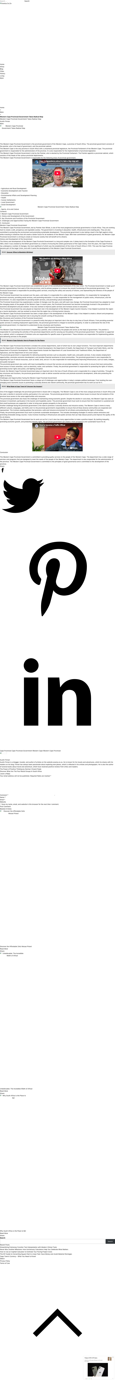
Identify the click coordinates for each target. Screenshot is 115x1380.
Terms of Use (5, 1263)
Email (2, 800)
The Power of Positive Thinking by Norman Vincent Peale (20, 769)
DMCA (2, 1259)
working (112, 228)
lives (80, 320)
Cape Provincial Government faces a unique (25, 380)
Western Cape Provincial (52, 751)
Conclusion (5, 223)
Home (2, 64)
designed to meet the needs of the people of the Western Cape (46, 459)
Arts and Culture (13, 209)
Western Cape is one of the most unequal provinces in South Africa (88, 392)
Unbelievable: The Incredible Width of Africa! (16, 1089)
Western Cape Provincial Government (14, 214)
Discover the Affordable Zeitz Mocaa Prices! (16, 946)
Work (2, 78)
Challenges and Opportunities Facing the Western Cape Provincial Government (29, 221)
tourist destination (10, 311)
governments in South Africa (91, 228)
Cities (2, 71)
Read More (4, 949)
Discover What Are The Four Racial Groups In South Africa (21, 771)
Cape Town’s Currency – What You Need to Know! (18, 1256)
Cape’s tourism (75, 309)
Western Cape (8, 153)
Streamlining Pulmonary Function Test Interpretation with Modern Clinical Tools (28, 1247)
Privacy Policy (5, 1261)
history (5, 241)
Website (3, 802)
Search (2, 1238)
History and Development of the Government (17, 216)
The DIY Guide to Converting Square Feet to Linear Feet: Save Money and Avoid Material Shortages (36, 1254)
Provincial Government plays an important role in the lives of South (43, 371)
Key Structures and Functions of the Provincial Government (22, 218)
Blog (1, 69)
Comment (4, 795)
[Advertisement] (57, 93)
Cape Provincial (5, 751)
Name (3, 797)
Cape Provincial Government (29, 461)
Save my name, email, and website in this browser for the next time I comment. (30, 804)
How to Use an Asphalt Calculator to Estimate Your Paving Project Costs (26, 1252)
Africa (2, 67)
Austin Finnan (5, 121)
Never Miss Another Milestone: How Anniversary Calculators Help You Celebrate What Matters (34, 1249)
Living (2, 76)
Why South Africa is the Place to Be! (13, 1231)
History (2, 73)
